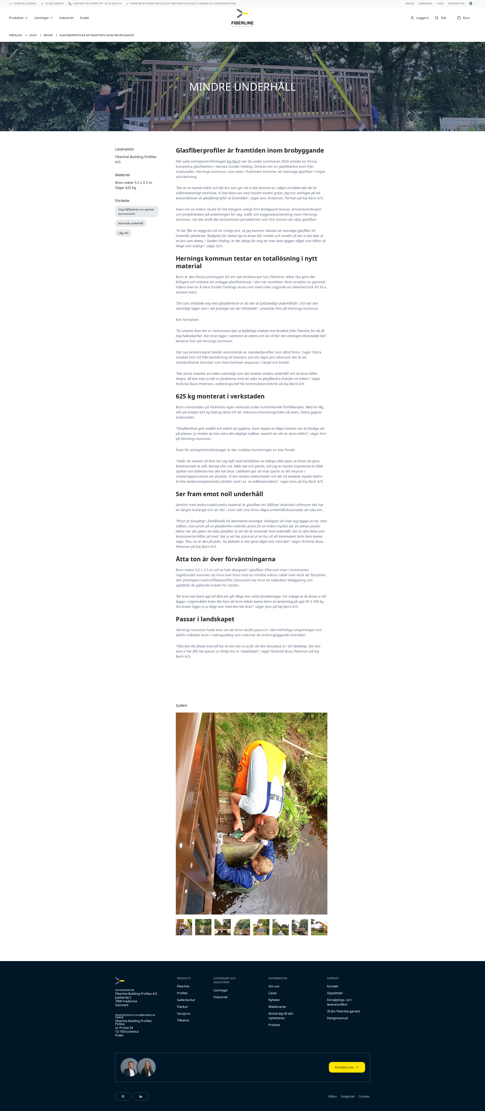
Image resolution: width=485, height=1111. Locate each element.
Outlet (84, 18)
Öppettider (335, 993)
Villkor (332, 1096)
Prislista (274, 1025)
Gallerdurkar (186, 1000)
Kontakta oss (456, 3)
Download (425, 3)
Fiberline (183, 986)
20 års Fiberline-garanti (343, 1011)
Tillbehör (183, 1020)
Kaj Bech (233, 161)
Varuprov (183, 1013)
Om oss (410, 3)
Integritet (348, 1096)
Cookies (364, 1096)
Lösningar (221, 990)
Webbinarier (277, 1007)
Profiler (182, 993)
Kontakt (332, 986)
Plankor (182, 1007)
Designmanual (337, 1018)
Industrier (66, 18)
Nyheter (274, 1000)
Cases (440, 3)
